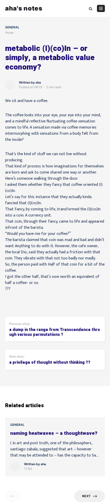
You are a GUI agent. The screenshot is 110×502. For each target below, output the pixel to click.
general (12, 27)
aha (38, 82)
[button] (90, 8)
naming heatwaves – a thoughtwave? (53, 433)
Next (86, 496)
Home (9, 33)
